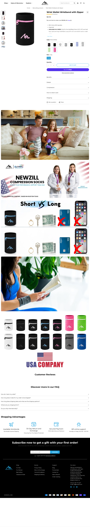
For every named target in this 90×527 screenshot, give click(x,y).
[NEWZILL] (45, 3)
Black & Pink (49, 44)
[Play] (45, 135)
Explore (28, 3)
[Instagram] (74, 487)
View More (49, 36)
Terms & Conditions (39, 472)
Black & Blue (65, 44)
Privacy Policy (38, 467)
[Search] (74, 3)
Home (28, 8)
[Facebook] (71, 487)
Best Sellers (19, 472)
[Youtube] (76, 487)
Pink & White (54, 49)
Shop (6, 3)
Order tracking (56, 476)
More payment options (68, 73)
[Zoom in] (40, 13)
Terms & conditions (50, 455)
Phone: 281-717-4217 (75, 482)
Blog (53, 467)
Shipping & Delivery (39, 474)
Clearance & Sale (20, 474)
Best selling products (38, 8)
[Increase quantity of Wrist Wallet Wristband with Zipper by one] (53, 65)
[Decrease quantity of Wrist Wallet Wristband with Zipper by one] (48, 65)
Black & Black (54, 44)
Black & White (71, 44)
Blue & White (77, 44)
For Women (19, 470)
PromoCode (55, 470)
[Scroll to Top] (87, 519)
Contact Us (55, 472)
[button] (83, 3)
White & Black (60, 44)
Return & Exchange (39, 470)
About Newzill (56, 474)
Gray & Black (82, 44)
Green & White (49, 49)
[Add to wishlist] (87, 12)
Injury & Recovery (17, 3)
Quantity (49, 62)
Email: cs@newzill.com (76, 484)
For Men (18, 467)
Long (48, 58)
